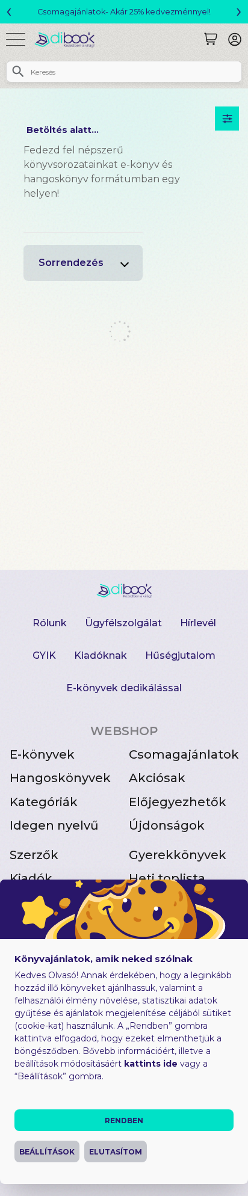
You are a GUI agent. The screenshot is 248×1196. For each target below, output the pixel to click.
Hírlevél (198, 623)
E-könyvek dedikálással (124, 688)
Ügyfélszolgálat (123, 623)
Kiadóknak (100, 655)
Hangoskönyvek (60, 778)
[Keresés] (210, 39)
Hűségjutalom (180, 655)
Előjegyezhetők (177, 802)
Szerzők (34, 855)
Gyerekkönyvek (177, 855)
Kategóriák (44, 802)
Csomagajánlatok (184, 754)
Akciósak (157, 778)
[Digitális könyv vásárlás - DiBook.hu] (69, 39)
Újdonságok (167, 825)
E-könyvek (42, 754)
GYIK (44, 655)
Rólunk (50, 623)
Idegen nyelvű (54, 825)
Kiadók (31, 878)
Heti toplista (167, 878)
